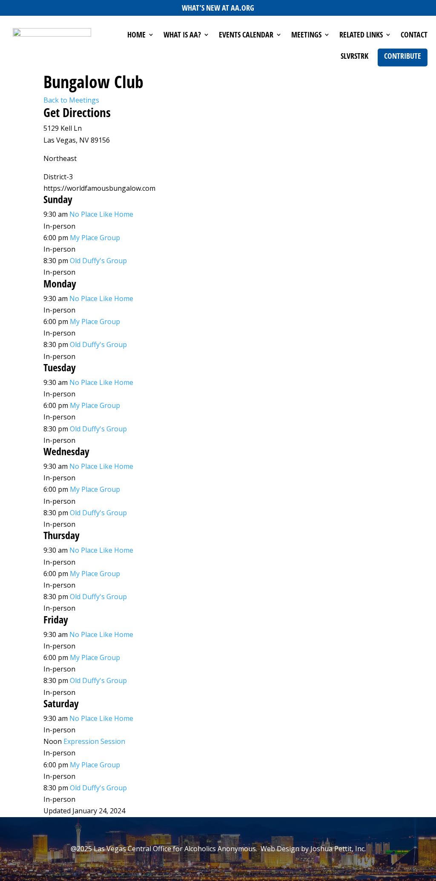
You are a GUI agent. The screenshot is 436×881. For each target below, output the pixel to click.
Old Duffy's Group (98, 260)
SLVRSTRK (354, 57)
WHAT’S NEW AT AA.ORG (218, 8)
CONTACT (414, 36)
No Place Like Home (101, 214)
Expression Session (94, 741)
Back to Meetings (71, 100)
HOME (136, 36)
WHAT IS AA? (182, 36)
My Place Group (95, 237)
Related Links (361, 36)
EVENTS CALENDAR (246, 36)
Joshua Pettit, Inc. (338, 848)
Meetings (306, 36)
